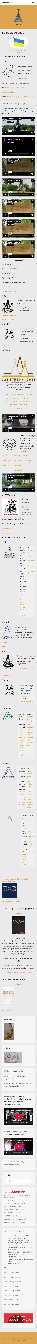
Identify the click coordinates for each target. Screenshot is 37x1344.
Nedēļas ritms (15, 394)
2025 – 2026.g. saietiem (12, 1304)
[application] (18, 1116)
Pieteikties (11, 92)
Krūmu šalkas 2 (18, 460)
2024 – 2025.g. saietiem (12, 1300)
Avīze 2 (9, 675)
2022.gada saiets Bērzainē (13, 1206)
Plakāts (26, 668)
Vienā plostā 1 (11, 399)
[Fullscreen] (30, 1123)
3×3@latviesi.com (13, 291)
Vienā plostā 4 (16, 401)
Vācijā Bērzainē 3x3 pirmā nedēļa (15, 1219)
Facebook (9, 528)
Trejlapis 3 (25, 96)
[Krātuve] (13, 1063)
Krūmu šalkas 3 (28, 460)
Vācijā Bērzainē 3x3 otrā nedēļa (14, 1222)
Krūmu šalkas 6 (28, 463)
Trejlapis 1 (10, 96)
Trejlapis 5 (6, 99)
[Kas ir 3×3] (9, 1039)
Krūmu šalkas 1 (7, 460)
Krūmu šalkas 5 (18, 463)
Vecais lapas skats (8, 1010)
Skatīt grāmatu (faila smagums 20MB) (18, 973)
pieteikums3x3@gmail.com (16, 87)
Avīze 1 (4, 675)
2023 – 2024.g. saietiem (12, 1295)
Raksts (21, 748)
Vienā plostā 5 (26, 401)
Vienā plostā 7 (23, 404)
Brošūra (32, 668)
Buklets (4, 92)
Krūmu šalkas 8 (18, 465)
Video (4, 528)
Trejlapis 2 (17, 96)
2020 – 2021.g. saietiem (12, 1282)
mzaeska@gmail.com (9, 315)
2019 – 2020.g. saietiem (12, 1277)
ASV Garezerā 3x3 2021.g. (13, 1213)
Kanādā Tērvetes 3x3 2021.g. (14, 1209)
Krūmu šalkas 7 (7, 465)
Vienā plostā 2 (21, 399)
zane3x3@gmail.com (23, 594)
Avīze (4, 647)
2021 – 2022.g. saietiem (12, 1286)
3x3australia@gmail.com (10, 533)
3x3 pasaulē (7, 2)
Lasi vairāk (5, 287)
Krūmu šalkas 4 (7, 463)
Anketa (22, 615)
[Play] (6, 1123)
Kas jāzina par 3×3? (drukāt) (11, 902)
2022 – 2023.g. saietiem (12, 1291)
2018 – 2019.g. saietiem (12, 1272)
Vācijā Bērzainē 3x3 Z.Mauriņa (14, 1216)
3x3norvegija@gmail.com (22, 752)
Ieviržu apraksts (26, 394)
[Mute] (27, 1123)
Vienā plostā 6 (13, 404)
